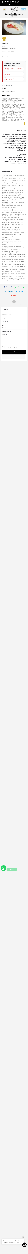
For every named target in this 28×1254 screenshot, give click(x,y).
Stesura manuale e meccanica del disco (13, 68)
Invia (14, 352)
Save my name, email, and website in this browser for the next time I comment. (13, 347)
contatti (4, 5)
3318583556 (13, 5)
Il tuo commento (6, 331)
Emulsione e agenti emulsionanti (10, 78)
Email (3, 325)
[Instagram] (10, 2)
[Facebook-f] (3, 2)
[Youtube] (8, 2)
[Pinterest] (13, 2)
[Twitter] (5, 2)
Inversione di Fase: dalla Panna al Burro (13, 73)
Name (3, 318)
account (24, 5)
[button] (4, 9)
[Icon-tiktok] (15, 2)
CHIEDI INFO (12, 869)
